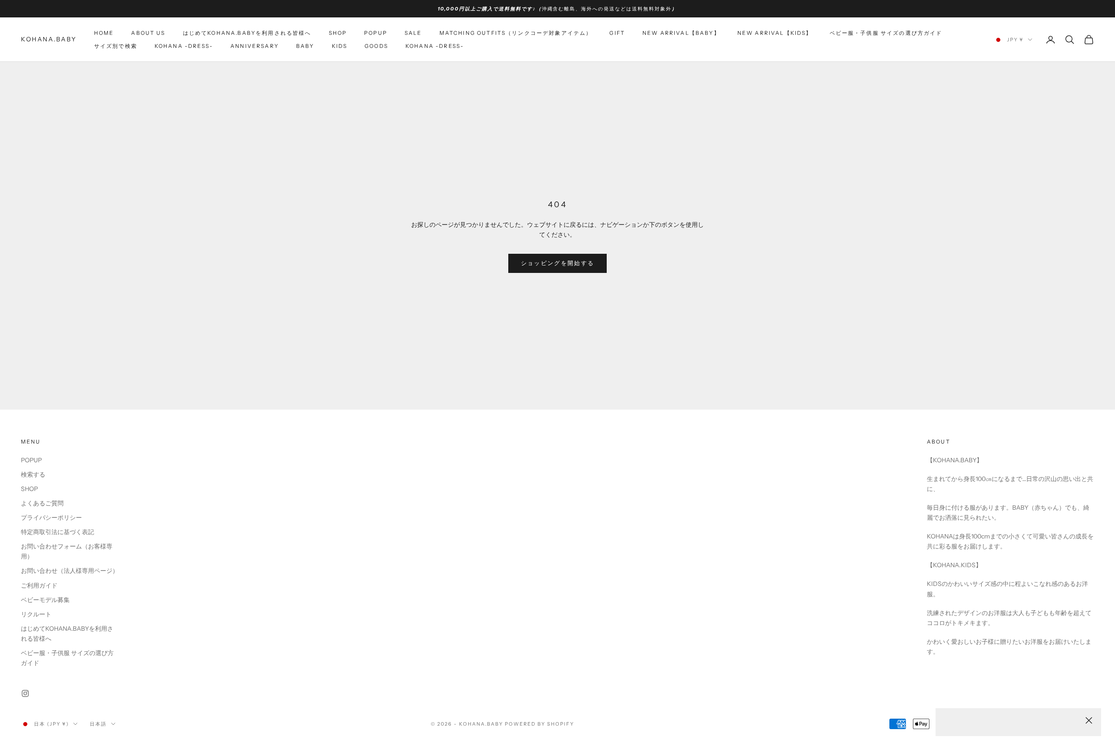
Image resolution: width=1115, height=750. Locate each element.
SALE (413, 33)
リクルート (36, 614)
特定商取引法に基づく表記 (57, 532)
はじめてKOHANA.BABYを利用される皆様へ (247, 33)
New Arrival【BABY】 (681, 33)
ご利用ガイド (39, 585)
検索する (33, 474)
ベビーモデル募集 (45, 600)
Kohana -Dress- (184, 46)
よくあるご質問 (42, 503)
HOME (104, 33)
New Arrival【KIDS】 (774, 33)
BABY (305, 46)
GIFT (617, 33)
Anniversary (254, 46)
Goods (376, 46)
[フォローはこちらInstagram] (25, 693)
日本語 (98, 724)
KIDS (340, 46)
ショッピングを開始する (558, 262)
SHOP (338, 33)
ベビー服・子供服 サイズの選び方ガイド (886, 33)
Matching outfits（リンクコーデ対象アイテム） (515, 33)
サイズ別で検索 (115, 46)
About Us (148, 33)
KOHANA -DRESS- (434, 46)
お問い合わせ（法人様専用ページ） (69, 571)
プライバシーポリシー (51, 517)
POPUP (375, 33)
